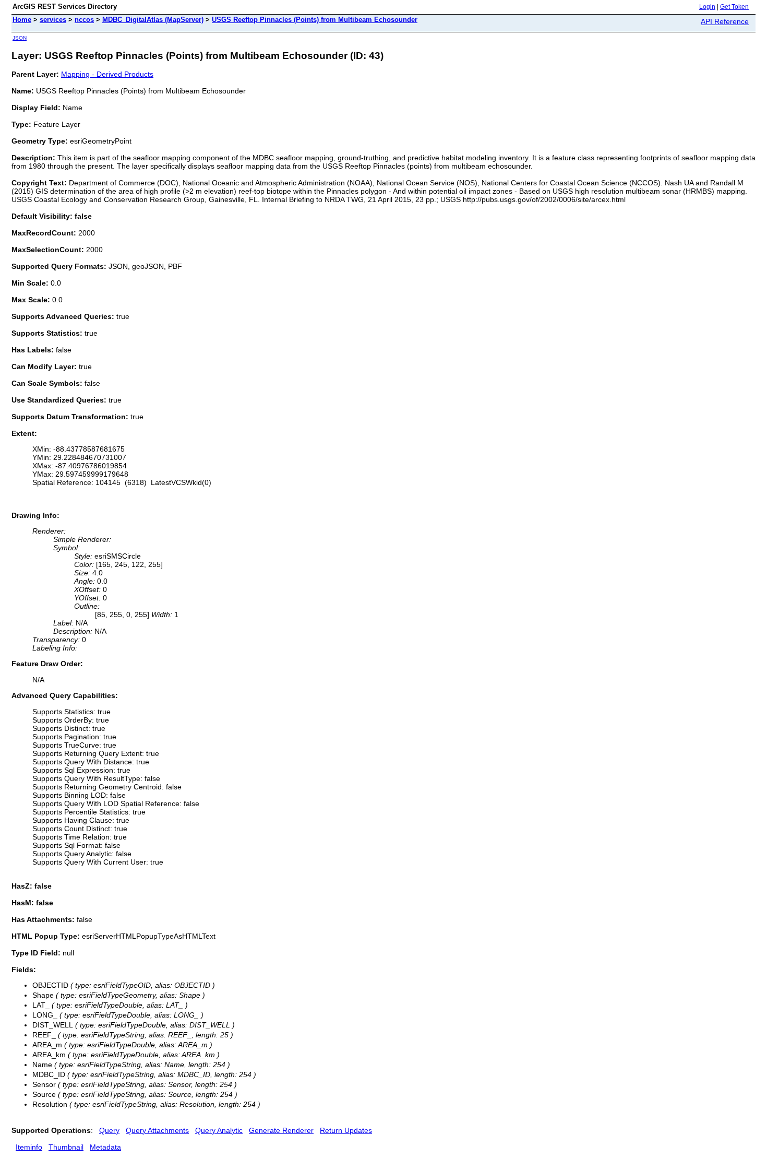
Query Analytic (219, 1130)
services (53, 19)
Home (22, 19)
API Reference (725, 21)
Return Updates (346, 1130)
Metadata (105, 1147)
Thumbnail (66, 1147)
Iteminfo (29, 1147)
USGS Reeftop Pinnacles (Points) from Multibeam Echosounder (314, 19)
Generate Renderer (281, 1130)
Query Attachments (157, 1130)
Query (109, 1130)
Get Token (734, 7)
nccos (84, 19)
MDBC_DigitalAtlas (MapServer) (152, 19)
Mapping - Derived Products (107, 74)
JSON (20, 38)
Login (707, 7)
